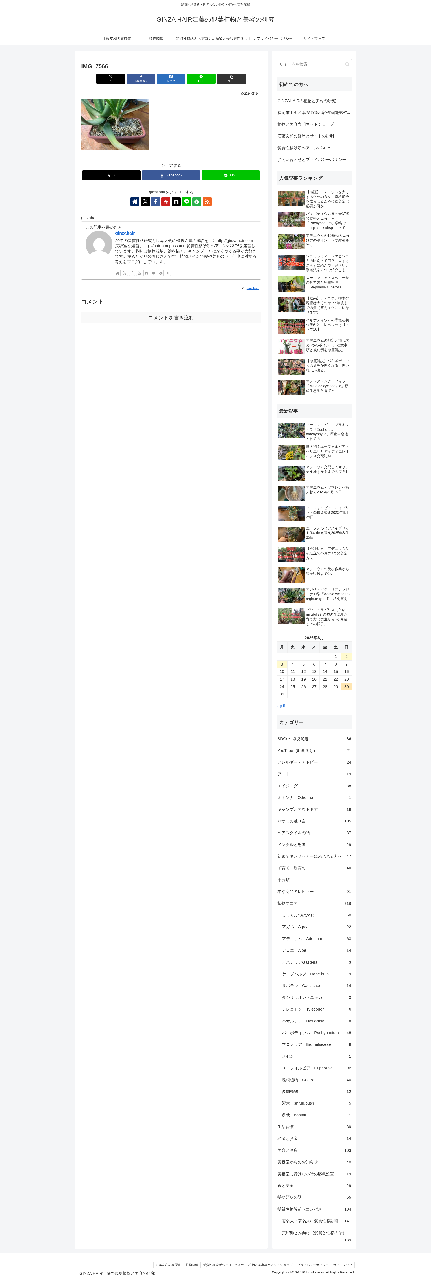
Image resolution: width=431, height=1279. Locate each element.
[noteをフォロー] (176, 201)
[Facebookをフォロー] (155, 201)
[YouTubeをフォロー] (165, 201)
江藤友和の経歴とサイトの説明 (305, 136)
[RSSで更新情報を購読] (207, 201)
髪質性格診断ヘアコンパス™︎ (303, 148)
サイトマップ (342, 1265)
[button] (231, 79)
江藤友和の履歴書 (168, 1265)
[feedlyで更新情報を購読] (196, 201)
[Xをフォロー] (145, 201)
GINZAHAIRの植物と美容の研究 (306, 101)
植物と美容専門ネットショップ (305, 124)
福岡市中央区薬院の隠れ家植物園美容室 (313, 112)
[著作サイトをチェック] (134, 201)
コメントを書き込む (171, 318)
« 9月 (281, 706)
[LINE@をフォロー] (186, 201)
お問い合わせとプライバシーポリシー (311, 159)
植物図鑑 (192, 1265)
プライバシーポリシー (313, 1265)
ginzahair (125, 233)
